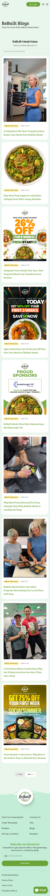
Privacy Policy (7, 880)
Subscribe (25, 863)
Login (34, 4)
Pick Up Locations (10, 834)
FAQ (31, 823)
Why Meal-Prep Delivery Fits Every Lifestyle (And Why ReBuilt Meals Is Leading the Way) (22, 506)
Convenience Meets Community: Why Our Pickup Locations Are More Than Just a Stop (23, 672)
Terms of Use (7, 885)
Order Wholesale (9, 823)
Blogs (32, 828)
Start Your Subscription (12, 817)
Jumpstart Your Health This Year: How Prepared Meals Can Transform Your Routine (23, 274)
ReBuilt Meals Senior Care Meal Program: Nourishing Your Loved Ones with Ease (23, 590)
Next (30, 774)
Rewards (34, 834)
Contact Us (35, 817)
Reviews (5, 828)
